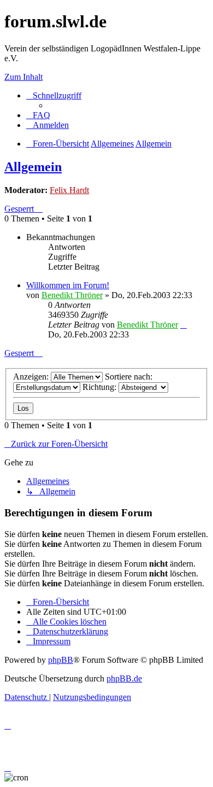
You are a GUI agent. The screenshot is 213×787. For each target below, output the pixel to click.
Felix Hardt (69, 190)
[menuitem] (38, 115)
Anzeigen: (32, 376)
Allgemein (33, 167)
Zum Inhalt (23, 76)
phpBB (60, 659)
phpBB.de (124, 678)
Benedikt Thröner (72, 295)
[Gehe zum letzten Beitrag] (183, 324)
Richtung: (100, 387)
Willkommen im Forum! (67, 285)
